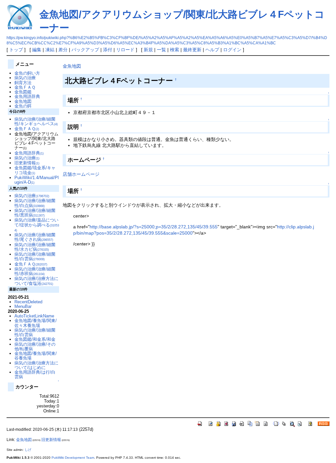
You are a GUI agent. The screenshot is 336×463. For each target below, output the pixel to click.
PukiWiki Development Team (73, 457)
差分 (63, 49)
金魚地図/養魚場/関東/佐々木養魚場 (35, 323)
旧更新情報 (26, 162)
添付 (107, 49)
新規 (148, 49)
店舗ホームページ (81, 174)
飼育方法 (23, 82)
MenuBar (23, 306)
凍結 (49, 49)
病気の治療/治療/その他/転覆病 (34, 346)
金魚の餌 (23, 106)
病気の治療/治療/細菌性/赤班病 (34, 271)
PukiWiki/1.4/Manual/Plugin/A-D (36, 180)
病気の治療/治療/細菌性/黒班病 (34, 213)
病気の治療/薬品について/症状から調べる (36, 225)
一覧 (161, 49)
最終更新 (192, 49)
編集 (36, 49)
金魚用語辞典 (27, 96)
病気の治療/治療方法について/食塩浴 (36, 281)
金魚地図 (72, 66)
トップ (16, 49)
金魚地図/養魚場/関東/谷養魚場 (35, 355)
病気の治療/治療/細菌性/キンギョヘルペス (36, 121)
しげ (28, 449)
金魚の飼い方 (27, 73)
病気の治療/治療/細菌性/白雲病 (34, 256)
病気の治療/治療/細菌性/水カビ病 (34, 247)
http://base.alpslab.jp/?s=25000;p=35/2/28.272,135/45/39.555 (154, 226)
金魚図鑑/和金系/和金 (34, 339)
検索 (174, 49)
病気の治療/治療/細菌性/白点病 (34, 203)
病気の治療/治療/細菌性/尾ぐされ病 (34, 237)
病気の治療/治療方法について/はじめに (36, 365)
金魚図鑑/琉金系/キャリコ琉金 (34, 170)
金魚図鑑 (23, 91)
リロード (125, 49)
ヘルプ (212, 49)
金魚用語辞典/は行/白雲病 (34, 374)
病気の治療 (25, 77)
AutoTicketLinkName (34, 315)
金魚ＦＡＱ (24, 87)
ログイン (232, 49)
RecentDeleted (28, 301)
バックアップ (85, 49)
